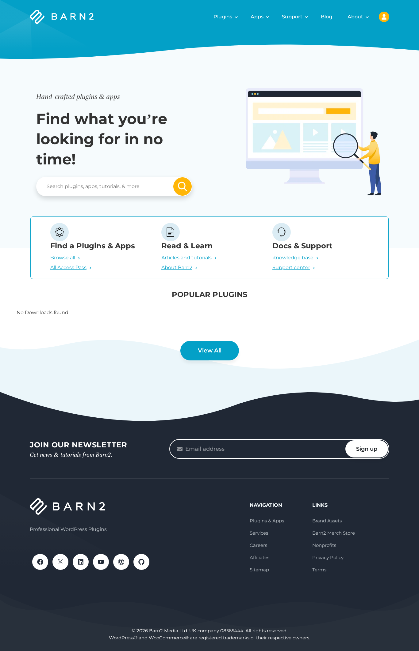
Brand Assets (327, 521)
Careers (258, 545)
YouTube (101, 562)
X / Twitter (60, 562)
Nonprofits (324, 545)
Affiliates (259, 557)
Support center (291, 267)
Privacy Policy (328, 557)
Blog (326, 17)
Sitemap (259, 570)
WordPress (121, 562)
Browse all (62, 258)
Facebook (40, 562)
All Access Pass (68, 267)
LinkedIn (81, 562)
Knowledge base (292, 258)
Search (182, 186)
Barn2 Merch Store (333, 533)
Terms (319, 570)
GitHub (141, 562)
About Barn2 (176, 267)
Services (259, 533)
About (355, 17)
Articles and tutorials (186, 258)
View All (209, 350)
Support (292, 17)
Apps (257, 17)
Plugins (222, 17)
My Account (384, 17)
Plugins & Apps (267, 521)
